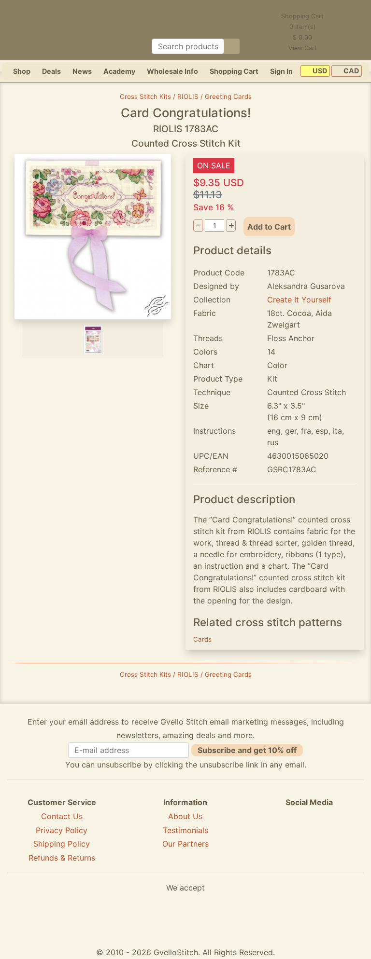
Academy (119, 71)
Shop (21, 71)
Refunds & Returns (62, 858)
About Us (185, 816)
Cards (202, 639)
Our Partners (185, 844)
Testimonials (185, 830)
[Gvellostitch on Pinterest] (309, 837)
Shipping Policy (61, 844)
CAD (350, 71)
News (82, 71)
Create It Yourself (299, 299)
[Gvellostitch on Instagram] (342, 837)
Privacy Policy (61, 830)
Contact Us (62, 816)
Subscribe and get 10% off (247, 750)
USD (319, 71)
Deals (51, 71)
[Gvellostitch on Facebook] (275, 837)
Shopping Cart (234, 71)
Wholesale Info (172, 71)
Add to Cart (269, 227)
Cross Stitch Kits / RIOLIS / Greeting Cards (186, 96)
